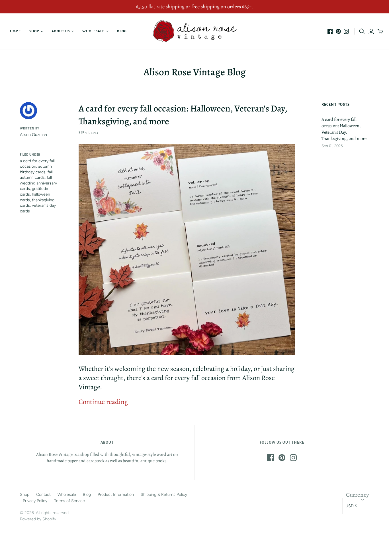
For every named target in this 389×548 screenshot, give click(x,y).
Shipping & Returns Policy (164, 494)
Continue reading (103, 401)
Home (15, 31)
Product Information (116, 494)
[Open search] (362, 31)
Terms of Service (69, 500)
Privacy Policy (35, 500)
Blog (122, 31)
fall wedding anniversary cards (38, 183)
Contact (43, 494)
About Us (60, 31)
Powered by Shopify (38, 519)
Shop (34, 31)
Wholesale (93, 31)
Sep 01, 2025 (89, 132)
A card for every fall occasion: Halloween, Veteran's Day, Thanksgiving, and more (344, 129)
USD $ (351, 506)
